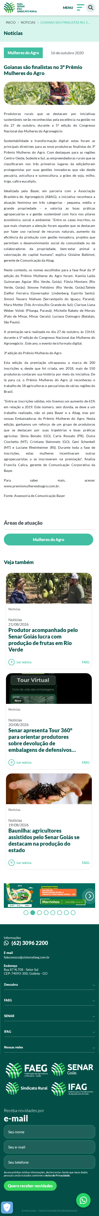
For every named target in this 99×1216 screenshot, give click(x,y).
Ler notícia (24, 662)
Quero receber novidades (30, 1185)
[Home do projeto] (20, 7)
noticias (28, 22)
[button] (90, 896)
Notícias (14, 609)
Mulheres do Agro (48, 539)
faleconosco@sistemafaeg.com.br (27, 957)
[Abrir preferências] (7, 1208)
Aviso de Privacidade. (57, 1175)
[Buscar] (90, 7)
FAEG (85, 662)
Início (11, 22)
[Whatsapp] (83, 1200)
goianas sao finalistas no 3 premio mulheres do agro (63, 22)
